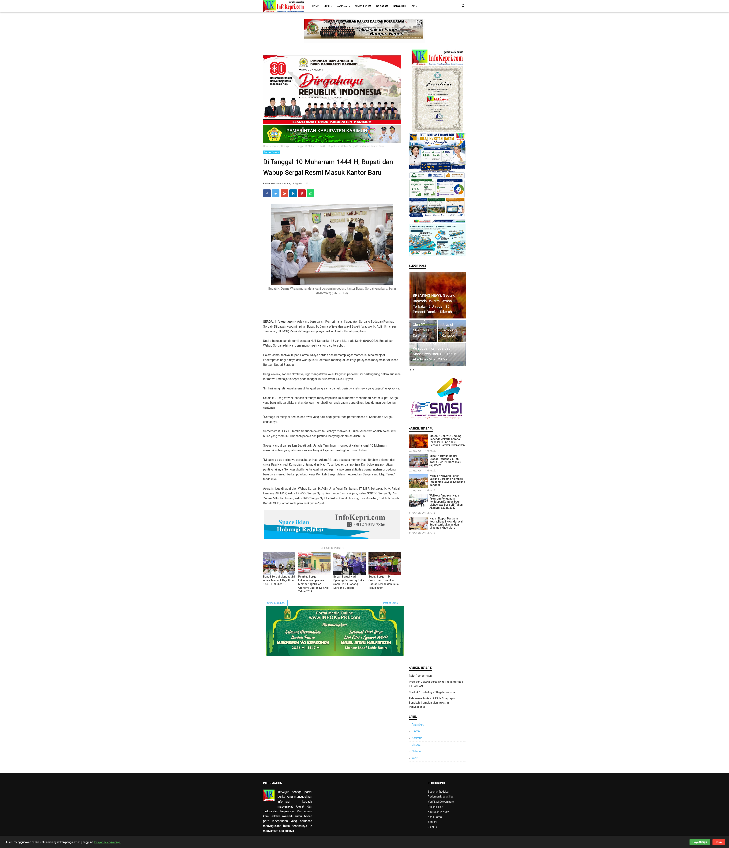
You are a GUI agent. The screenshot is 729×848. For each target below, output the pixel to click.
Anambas (418, 724)
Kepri (327, 6)
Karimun (417, 738)
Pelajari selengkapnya (107, 842)
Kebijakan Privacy (438, 811)
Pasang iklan (435, 806)
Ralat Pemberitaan (420, 675)
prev (410, 369)
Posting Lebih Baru (275, 603)
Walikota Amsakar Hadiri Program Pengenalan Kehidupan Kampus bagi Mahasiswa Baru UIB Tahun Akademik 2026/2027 (446, 501)
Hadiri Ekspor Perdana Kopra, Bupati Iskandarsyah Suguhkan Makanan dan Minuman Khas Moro (446, 523)
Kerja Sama (435, 816)
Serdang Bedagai (271, 152)
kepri (415, 758)
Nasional (342, 6)
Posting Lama (390, 603)
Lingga (416, 744)
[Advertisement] (437, 599)
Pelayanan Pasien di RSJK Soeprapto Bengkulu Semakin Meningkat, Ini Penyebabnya (432, 703)
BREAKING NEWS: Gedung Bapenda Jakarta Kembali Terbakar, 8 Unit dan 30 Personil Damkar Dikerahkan (447, 440)
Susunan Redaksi (438, 791)
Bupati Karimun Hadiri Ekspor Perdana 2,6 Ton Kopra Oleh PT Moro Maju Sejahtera (445, 460)
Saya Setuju (700, 842)
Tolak (719, 842)
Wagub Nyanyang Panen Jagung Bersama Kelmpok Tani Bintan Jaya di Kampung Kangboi (447, 480)
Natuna (416, 751)
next (413, 369)
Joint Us (433, 826)
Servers (432, 821)
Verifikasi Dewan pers (441, 801)
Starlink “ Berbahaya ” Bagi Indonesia (432, 692)
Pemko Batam (363, 6)
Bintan (416, 731)
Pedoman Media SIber (441, 796)
